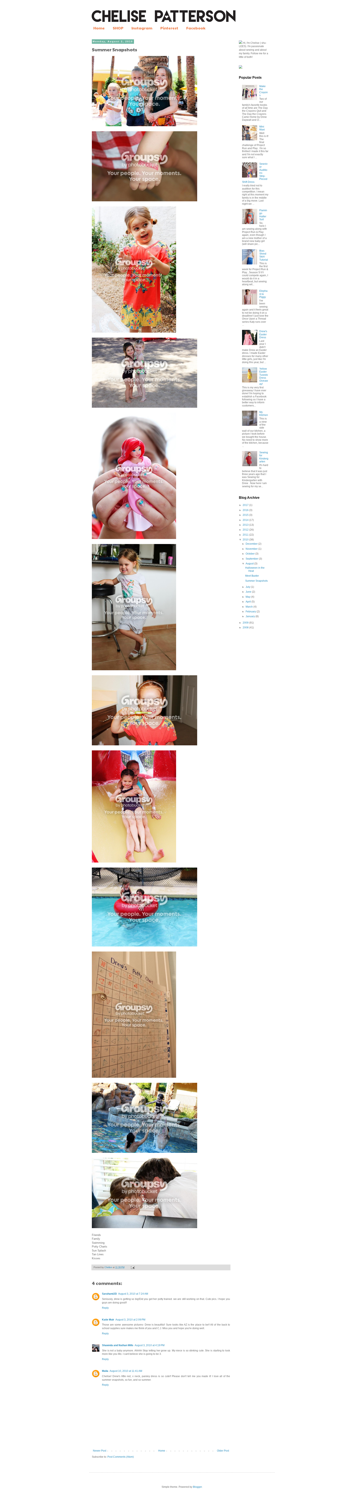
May (248, 596)
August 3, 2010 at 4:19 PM (150, 1345)
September (252, 558)
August (250, 563)
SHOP (118, 28)
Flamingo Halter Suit (263, 215)
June (249, 591)
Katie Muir (108, 1319)
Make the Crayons (263, 91)
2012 (246, 529)
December (252, 543)
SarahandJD (109, 1293)
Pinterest (169, 28)
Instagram (141, 28)
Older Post (223, 1450)
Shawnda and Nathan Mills (117, 1345)
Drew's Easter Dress (263, 334)
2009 (246, 622)
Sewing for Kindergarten (263, 457)
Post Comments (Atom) (120, 1456)
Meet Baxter (252, 575)
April (249, 601)
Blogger (197, 1486)
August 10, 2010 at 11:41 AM (126, 1371)
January (251, 616)
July (248, 586)
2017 (246, 505)
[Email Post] (132, 1267)
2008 (246, 627)
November (252, 548)
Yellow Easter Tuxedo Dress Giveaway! (263, 376)
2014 (246, 520)
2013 (246, 524)
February (251, 611)
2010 (246, 539)
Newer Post (99, 1450)
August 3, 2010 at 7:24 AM (133, 1293)
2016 (246, 510)
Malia (105, 1371)
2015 (246, 515)
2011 (246, 534)
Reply (105, 1307)
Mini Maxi (262, 128)
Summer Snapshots (256, 580)
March (249, 606)
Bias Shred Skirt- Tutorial (263, 255)
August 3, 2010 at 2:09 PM (130, 1319)
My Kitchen (263, 414)
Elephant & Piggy (263, 294)
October (250, 553)
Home (99, 28)
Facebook (195, 28)
